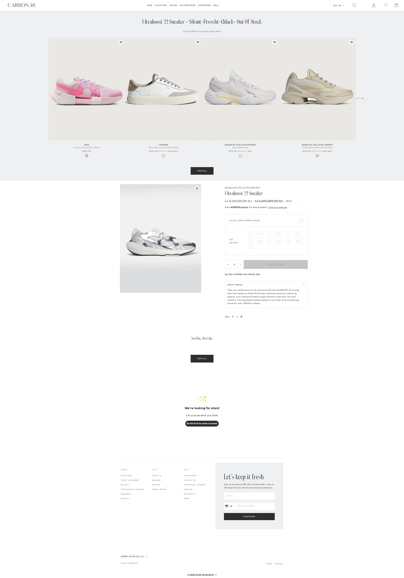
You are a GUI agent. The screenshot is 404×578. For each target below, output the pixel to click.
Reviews (156, 485)
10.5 (298, 241)
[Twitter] (237, 317)
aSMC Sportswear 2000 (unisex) (317, 148)
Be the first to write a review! (202, 423)
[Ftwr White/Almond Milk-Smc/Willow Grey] (240, 156)
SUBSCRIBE (249, 516)
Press (186, 499)
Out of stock (276, 264)
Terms (269, 564)
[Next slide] (360, 98)
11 (251, 249)
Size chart (233, 242)
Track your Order (130, 480)
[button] (202, 575)
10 (288, 241)
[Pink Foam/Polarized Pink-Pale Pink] (87, 156)
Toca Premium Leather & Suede (164, 148)
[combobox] (229, 506)
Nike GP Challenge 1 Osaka (86, 148)
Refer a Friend (159, 489)
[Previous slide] (44, 98)
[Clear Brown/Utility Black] (317, 156)
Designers (126, 494)
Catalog (188, 489)
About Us (156, 476)
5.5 (260, 234)
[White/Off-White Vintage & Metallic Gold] (164, 156)
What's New (126, 476)
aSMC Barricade (240, 148)
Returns (125, 485)
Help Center (190, 476)
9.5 (278, 241)
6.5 (279, 234)
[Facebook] (233, 317)
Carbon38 (133, 563)
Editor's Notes (235, 284)
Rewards (156, 480)
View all (202, 171)
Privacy (279, 564)
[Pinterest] (241, 317)
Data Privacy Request (194, 485)
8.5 (260, 241)
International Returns (132, 489)
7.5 (297, 234)
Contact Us (190, 480)
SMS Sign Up (189, 494)
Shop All (125, 499)
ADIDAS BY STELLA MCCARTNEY (242, 188)
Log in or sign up (278, 207)
